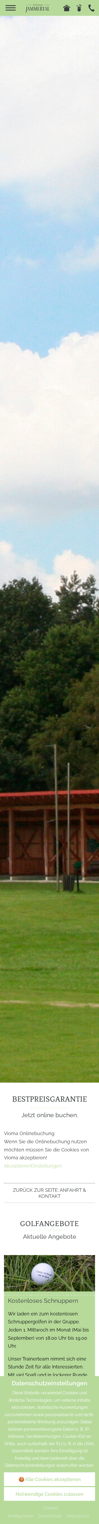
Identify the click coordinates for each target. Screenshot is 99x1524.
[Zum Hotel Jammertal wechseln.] (66, 8)
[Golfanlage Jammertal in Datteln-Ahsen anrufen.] (91, 8)
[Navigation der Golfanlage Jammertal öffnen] (10, 8)
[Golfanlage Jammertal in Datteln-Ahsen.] (37, 7)
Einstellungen (46, 1166)
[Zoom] (49, 549)
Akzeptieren (17, 1166)
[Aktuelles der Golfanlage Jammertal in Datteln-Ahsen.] (79, 8)
